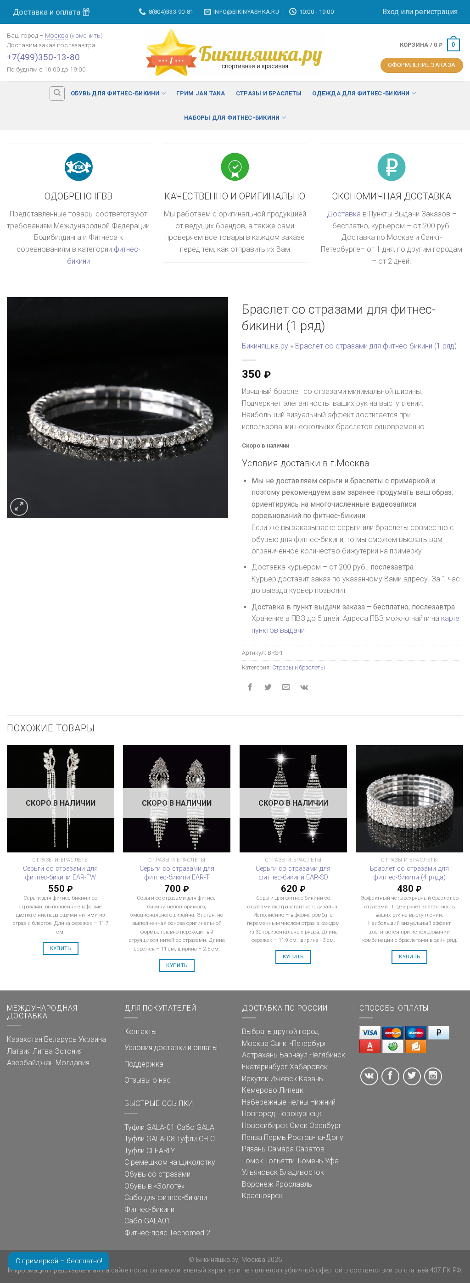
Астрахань (260, 1055)
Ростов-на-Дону (315, 1137)
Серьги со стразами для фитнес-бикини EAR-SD (293, 873)
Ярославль (293, 1184)
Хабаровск (309, 1066)
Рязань (254, 1149)
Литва (43, 1051)
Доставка (344, 214)
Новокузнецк (299, 1113)
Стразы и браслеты (269, 93)
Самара (281, 1149)
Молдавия (73, 1062)
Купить (60, 948)
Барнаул (294, 1055)
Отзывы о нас (147, 1080)
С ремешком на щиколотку (169, 1162)
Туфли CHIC (196, 1138)
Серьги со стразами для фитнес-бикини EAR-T (177, 873)
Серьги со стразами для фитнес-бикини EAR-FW (60, 873)
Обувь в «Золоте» (154, 1186)
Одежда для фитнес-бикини (360, 93)
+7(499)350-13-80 (43, 57)
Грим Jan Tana (200, 93)
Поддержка (143, 1064)
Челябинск (327, 1055)
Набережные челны (275, 1102)
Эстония (69, 1051)
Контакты (140, 1031)
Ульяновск (260, 1172)
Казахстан (24, 1039)
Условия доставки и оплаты (171, 1047)
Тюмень (310, 1160)
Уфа (332, 1160)
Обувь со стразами (157, 1174)
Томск (252, 1160)
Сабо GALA (195, 1127)
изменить (86, 35)
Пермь (275, 1137)
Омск (299, 1125)
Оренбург (325, 1125)
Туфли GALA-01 (149, 1127)
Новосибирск (265, 1125)
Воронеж (258, 1184)
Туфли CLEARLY (149, 1150)
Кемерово (259, 1090)
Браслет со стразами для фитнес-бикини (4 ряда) (409, 873)
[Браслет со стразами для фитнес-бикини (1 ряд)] (117, 407)
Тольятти (280, 1160)
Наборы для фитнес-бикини (232, 117)
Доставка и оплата (47, 12)
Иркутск (255, 1078)
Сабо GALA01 (147, 1221)
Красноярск (262, 1195)
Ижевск (283, 1078)
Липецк (291, 1090)
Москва (56, 35)
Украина (92, 1039)
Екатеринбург (265, 1066)
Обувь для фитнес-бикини (115, 93)
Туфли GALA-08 (149, 1138)
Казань (311, 1078)
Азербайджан (30, 1062)
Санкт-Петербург (298, 1043)
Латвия (19, 1051)
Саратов (310, 1149)
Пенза (252, 1137)
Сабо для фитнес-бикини (165, 1197)
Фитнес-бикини (149, 1209)
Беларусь (60, 1039)
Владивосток (302, 1172)
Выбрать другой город (280, 1031)
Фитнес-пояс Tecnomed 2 (167, 1232)
